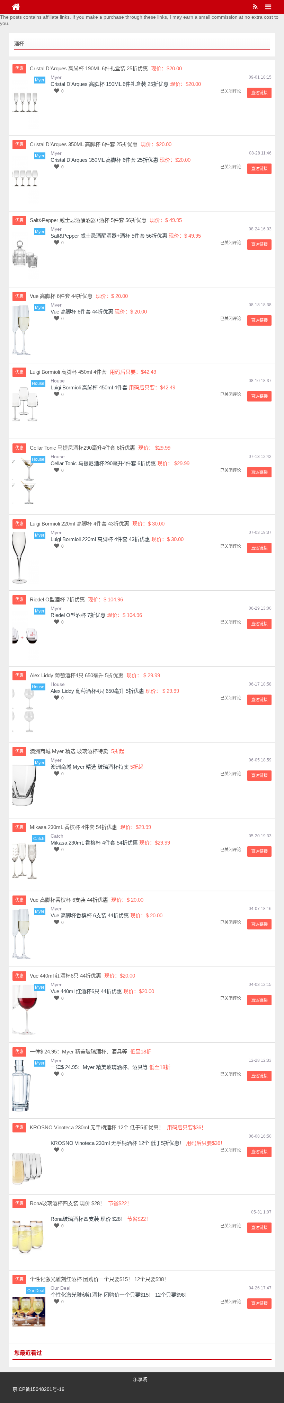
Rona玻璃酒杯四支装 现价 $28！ (88, 1219)
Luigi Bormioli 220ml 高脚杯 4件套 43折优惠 (100, 539)
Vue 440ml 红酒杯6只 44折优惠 (86, 991)
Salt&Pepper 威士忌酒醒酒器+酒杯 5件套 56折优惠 (109, 236)
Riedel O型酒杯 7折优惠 (78, 615)
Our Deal (60, 1288)
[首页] (16, 7)
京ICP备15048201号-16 (38, 1389)
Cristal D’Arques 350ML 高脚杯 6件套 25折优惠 (104, 160)
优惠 (19, 68)
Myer (56, 77)
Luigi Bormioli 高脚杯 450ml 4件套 (89, 387)
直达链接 (259, 92)
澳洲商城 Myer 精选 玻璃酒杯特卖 (90, 767)
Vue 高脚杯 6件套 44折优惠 (82, 312)
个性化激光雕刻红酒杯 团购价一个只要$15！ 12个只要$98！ (120, 1295)
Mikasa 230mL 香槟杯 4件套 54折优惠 (94, 843)
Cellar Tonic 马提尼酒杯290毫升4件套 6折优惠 (103, 463)
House (58, 380)
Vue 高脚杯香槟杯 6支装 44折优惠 (90, 915)
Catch (57, 836)
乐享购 (140, 1379)
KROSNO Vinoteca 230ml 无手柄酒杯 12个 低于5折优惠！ (118, 1143)
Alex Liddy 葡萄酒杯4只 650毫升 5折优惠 (97, 691)
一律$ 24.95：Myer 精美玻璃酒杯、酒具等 (99, 1067)
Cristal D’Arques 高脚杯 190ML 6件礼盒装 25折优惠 (110, 84)
